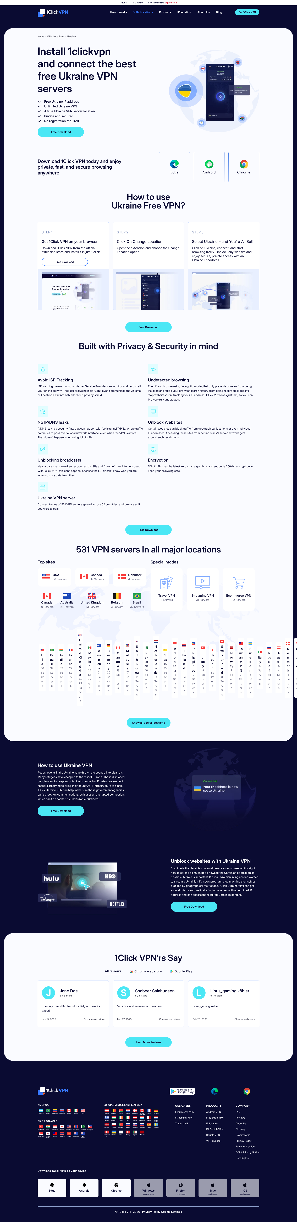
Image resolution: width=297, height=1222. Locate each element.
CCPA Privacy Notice (247, 1152)
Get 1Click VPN (247, 12)
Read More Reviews (148, 1042)
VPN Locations (143, 12)
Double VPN (213, 1134)
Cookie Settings (171, 1211)
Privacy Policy (243, 1140)
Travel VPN (181, 1123)
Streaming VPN (183, 1117)
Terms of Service (245, 1146)
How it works (118, 12)
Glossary (240, 1129)
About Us (203, 12)
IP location (184, 12)
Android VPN (213, 1111)
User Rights (242, 1158)
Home (41, 36)
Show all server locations (148, 722)
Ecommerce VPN (184, 1111)
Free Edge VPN (215, 1117)
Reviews (240, 1117)
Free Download (61, 132)
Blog (219, 12)
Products (165, 12)
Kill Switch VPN (214, 1129)
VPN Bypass (213, 1140)
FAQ (238, 1111)
